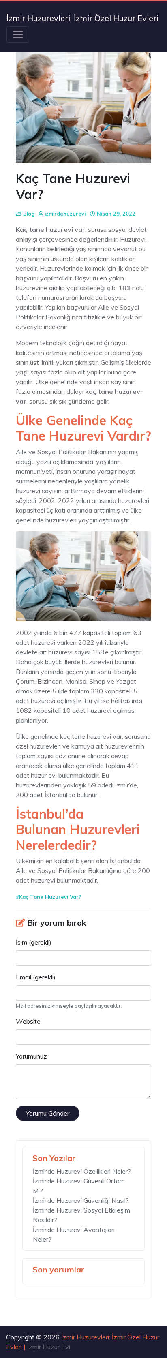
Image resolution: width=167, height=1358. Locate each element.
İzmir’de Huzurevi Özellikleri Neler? (82, 1171)
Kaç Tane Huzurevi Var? (50, 897)
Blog (28, 213)
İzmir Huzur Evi (48, 1347)
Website (28, 1021)
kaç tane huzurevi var (90, 736)
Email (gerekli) (36, 977)
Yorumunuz (31, 1056)
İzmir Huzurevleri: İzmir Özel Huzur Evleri (82, 18)
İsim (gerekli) (33, 942)
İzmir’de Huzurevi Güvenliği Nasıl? (81, 1200)
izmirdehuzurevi (65, 213)
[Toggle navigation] (17, 34)
